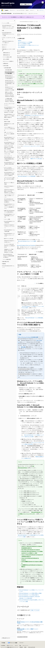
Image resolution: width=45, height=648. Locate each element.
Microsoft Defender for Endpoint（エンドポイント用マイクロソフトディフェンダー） (29, 21)
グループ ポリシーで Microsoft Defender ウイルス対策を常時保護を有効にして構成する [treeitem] (9, 158)
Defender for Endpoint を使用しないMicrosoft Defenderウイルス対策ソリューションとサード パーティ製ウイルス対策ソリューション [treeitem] (9, 193)
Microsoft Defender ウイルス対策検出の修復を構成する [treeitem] (9, 164)
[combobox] (8, 23)
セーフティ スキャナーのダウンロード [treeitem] (9, 104)
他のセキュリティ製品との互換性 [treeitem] (9, 183)
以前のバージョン (10, 645)
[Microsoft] (2, 10)
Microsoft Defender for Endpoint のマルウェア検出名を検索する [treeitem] (9, 201)
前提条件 (19, 40)
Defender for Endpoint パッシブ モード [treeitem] (9, 187)
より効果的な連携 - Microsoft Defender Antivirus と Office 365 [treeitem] (9, 100)
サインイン (41, 10)
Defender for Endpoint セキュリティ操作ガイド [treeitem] (8, 42)
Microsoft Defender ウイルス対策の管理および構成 (30, 593)
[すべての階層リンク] (18, 22)
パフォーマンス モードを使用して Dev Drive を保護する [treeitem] (9, 179)
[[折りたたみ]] (15, 21)
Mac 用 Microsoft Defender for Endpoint (30, 549)
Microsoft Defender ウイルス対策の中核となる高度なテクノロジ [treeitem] (9, 139)
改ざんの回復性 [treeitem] (6, 59)
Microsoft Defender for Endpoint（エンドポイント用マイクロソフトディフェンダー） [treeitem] (8, 27)
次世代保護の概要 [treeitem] (8, 69)
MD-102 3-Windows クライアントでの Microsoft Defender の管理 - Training (30, 622)
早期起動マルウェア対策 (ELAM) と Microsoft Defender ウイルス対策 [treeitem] (8, 251)
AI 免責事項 (3, 645)
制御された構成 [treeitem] (7, 121)
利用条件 (21, 647)
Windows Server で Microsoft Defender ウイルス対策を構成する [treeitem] (10, 77)
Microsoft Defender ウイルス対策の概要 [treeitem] (9, 72)
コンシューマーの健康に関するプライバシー (9, 647)
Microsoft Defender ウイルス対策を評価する (29, 595)
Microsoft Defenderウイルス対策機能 (25, 42)
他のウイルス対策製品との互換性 (24, 43)
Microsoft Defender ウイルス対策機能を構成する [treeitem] (9, 108)
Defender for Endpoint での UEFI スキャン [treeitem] (9, 241)
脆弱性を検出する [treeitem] (6, 52)
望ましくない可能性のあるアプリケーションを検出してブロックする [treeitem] (9, 152)
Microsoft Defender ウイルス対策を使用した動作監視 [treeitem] (9, 143)
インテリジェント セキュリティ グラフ (31, 146)
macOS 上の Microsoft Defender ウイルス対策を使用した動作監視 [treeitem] (9, 147)
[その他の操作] (43, 22)
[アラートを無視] (43, 2)
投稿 (20, 645)
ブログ (16, 645)
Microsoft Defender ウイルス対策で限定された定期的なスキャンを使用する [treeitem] (9, 174)
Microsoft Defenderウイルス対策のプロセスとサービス (28, 45)
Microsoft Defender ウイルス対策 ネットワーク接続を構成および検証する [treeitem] (9, 116)
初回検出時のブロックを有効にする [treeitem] (9, 124)
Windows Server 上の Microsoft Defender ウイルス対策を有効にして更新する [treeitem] (10, 83)
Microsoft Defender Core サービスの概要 (27, 241)
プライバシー (24, 645)
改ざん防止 (23, 347)
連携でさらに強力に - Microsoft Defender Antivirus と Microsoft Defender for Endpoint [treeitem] (9, 94)
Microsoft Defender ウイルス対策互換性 (26, 176)
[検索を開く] (38, 10)
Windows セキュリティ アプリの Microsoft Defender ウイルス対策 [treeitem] (9, 89)
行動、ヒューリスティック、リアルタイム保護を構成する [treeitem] (9, 134)
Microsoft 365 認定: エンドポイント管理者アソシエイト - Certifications (28, 629)
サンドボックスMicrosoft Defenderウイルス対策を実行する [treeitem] (9, 246)
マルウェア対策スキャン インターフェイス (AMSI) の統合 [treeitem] (9, 129)
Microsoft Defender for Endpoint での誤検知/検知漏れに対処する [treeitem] (8, 256)
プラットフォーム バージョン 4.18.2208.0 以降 (28, 337)
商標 (25, 647)
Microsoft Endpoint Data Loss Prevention (26, 245)
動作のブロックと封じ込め (36, 158)
